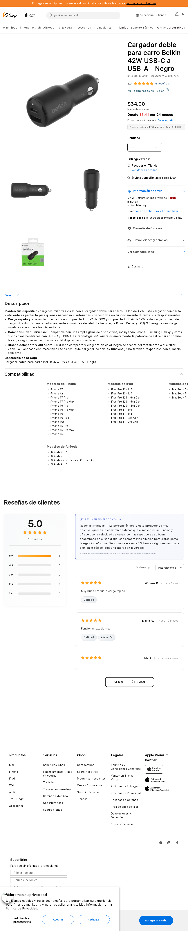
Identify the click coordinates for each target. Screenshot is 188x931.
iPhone (13, 771)
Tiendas (82, 799)
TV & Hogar (17, 799)
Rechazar (94, 919)
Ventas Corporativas (90, 785)
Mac (12, 765)
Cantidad (133, 138)
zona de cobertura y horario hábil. (157, 211)
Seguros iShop (52, 809)
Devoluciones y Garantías (121, 815)
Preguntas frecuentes (91, 778)
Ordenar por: (144, 567)
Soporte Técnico (122, 824)
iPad (12, 778)
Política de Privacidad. (22, 908)
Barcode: (156, 76)
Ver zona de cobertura (141, 3)
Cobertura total (53, 802)
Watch (13, 785)
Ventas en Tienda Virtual (122, 777)
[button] (6, 27)
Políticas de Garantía (124, 799)
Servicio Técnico (88, 792)
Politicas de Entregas (125, 786)
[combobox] (83, 15)
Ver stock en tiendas (144, 170)
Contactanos (85, 765)
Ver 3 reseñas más (129, 682)
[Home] (11, 16)
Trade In (48, 782)
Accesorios (16, 805)
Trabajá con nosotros (57, 789)
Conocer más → (167, 120)
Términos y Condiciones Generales (126, 767)
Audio (13, 792)
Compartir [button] (138, 266)
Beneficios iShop (54, 765)
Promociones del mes (124, 806)
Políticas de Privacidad (126, 793)
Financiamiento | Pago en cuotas (58, 773)
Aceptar (58, 919)
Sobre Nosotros (87, 771)
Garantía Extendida (55, 796)
